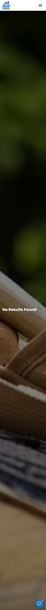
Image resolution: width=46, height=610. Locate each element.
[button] (39, 603)
